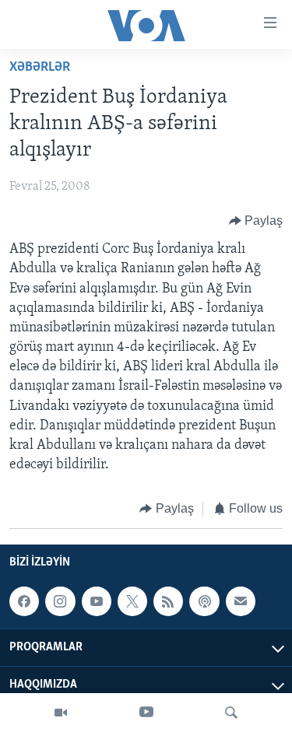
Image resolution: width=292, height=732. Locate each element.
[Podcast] (204, 601)
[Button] (256, 221)
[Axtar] (231, 712)
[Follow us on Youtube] (96, 601)
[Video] (60, 712)
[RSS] (168, 601)
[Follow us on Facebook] (24, 601)
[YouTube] (146, 712)
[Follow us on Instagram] (60, 601)
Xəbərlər (39, 68)
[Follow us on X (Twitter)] (132, 601)
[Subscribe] (240, 601)
